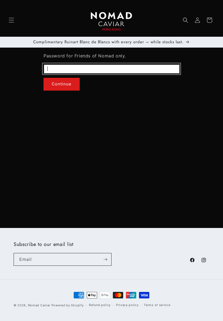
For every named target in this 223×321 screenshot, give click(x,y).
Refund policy (100, 305)
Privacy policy (127, 305)
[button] (11, 20)
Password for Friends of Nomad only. (85, 55)
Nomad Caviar (39, 305)
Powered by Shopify (67, 305)
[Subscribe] (105, 259)
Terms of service (157, 305)
